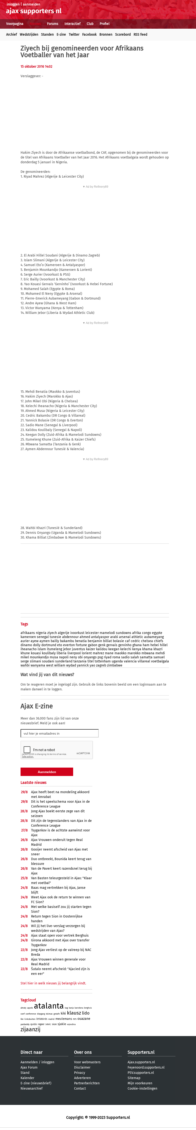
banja (71, 1008)
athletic (137, 637)
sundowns (123, 633)
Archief (11, 35)
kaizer (90, 649)
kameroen (28, 637)
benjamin (95, 641)
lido (86, 1013)
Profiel (104, 24)
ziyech (52, 633)
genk (101, 645)
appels (30, 1008)
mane (109, 653)
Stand (25, 1073)
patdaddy (25, 1024)
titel (90, 661)
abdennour (70, 637)
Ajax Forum (29, 1067)
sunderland (63, 661)
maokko (120, 653)
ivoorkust (77, 633)
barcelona (79, 1008)
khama (147, 649)
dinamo (26, 645)
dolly (36, 645)
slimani (35, 661)
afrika (136, 633)
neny (73, 657)
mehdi (160, 653)
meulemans (63, 1019)
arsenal (125, 637)
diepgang (41, 1014)
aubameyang (154, 637)
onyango (90, 657)
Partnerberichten (87, 1083)
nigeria (41, 633)
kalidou (101, 649)
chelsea (147, 641)
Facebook (89, 35)
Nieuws (35, 24)
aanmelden (31, 4)
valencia (130, 661)
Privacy (79, 1073)
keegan (113, 649)
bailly (55, 641)
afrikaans (28, 633)
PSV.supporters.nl (141, 1073)
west (49, 665)
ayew (34, 641)
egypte (157, 633)
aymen (44, 641)
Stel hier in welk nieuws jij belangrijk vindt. (53, 983)
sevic (48, 1024)
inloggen (13, 4)
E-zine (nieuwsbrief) (36, 1083)
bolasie (118, 641)
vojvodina (71, 1024)
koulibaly (49, 653)
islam (42, 649)
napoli (64, 657)
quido (33, 1024)
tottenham (103, 661)
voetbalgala (160, 661)
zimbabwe (114, 665)
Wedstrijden (29, 35)
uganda (117, 661)
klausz (74, 1013)
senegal (43, 637)
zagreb (101, 665)
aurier (25, 641)
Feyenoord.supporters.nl (146, 1067)
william (59, 665)
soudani (48, 661)
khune (25, 653)
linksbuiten (29, 1019)
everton (69, 645)
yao (92, 665)
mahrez (98, 653)
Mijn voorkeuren (140, 1083)
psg (100, 657)
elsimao (49, 1014)
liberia (61, 653)
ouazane (83, 1019)
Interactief (73, 24)
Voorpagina (14, 24)
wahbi (25, 665)
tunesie (55, 637)
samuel (159, 657)
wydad (71, 665)
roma (116, 657)
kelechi (125, 649)
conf (23, 1014)
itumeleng (54, 649)
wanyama (38, 665)
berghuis (88, 1008)
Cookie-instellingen (142, 1088)
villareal (144, 661)
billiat (107, 641)
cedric (135, 641)
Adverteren (82, 1078)
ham (146, 645)
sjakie (62, 1024)
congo (146, 633)
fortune (81, 645)
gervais (111, 645)
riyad (107, 657)
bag (66, 1008)
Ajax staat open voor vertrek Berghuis (60, 935)
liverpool (74, 653)
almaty (23, 1008)
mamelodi (107, 633)
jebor (67, 649)
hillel (164, 645)
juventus (78, 649)
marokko (134, 653)
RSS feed (140, 35)
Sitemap (134, 1078)
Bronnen (105, 35)
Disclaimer (82, 1067)
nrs (74, 1019)
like (22, 1019)
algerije (63, 633)
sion (54, 1024)
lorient (87, 653)
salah (135, 657)
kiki (63, 1013)
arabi (114, 637)
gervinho (124, 645)
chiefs (158, 641)
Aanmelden (29, 1062)
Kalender (27, 1078)
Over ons (83, 1052)
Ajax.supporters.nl (141, 1062)
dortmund (48, 645)
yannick (83, 665)
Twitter (74, 35)
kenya (136, 649)
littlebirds (41, 1019)
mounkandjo (39, 657)
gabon (92, 645)
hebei (154, 645)
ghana (137, 645)
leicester (92, 633)
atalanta (49, 1006)
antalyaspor (100, 637)
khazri (158, 649)
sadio (125, 657)
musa (54, 657)
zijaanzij (30, 1029)
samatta (146, 657)
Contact (80, 1088)
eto (59, 645)
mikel (25, 657)
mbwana (148, 653)
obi (80, 657)
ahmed (85, 637)
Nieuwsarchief (32, 1088)
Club (90, 24)
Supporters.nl (141, 1052)
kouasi (36, 653)
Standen (47, 35)
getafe (57, 1014)
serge (25, 661)
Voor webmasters (87, 1062)
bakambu (67, 641)
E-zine (61, 35)
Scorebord (123, 35)
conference (31, 1014)
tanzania (80, 661)
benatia (81, 641)
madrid (51, 1019)
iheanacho (29, 649)
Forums (52, 24)
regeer (41, 1024)
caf (127, 641)
